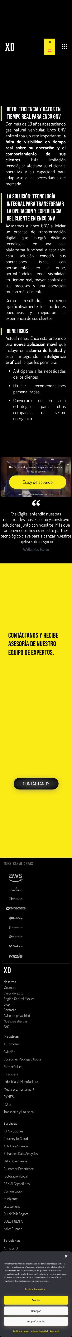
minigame (11, 1198)
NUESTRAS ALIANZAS (18, 863)
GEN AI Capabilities (17, 1183)
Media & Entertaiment (19, 1089)
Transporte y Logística (19, 1111)
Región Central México (19, 998)
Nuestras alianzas (15, 1021)
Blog (7, 1004)
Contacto (10, 1009)
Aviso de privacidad (17, 1015)
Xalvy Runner (13, 1228)
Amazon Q (11, 1248)
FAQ (6, 1026)
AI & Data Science (16, 1146)
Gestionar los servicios (35, 1289)
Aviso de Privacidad (39, 1331)
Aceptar (36, 1300)
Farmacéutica (13, 1066)
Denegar (36, 1311)
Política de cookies (21, 1331)
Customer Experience (19, 1168)
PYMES (9, 1096)
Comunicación (13, 1191)
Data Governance (15, 1161)
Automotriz (12, 1043)
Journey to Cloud (16, 1138)
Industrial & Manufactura (21, 1081)
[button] (66, 1256)
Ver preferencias (36, 1321)
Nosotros (10, 981)
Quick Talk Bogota (16, 1213)
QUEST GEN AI (13, 1221)
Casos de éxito (13, 993)
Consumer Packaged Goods (22, 1059)
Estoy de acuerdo (38, 482)
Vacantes (10, 987)
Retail (8, 1104)
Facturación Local (16, 1176)
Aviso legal (54, 1331)
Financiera (11, 1074)
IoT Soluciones (13, 1131)
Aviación (9, 1051)
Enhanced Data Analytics (21, 1153)
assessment (12, 1206)
